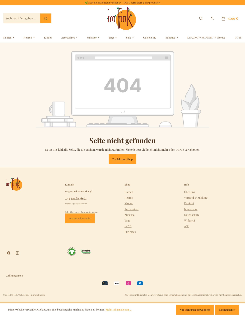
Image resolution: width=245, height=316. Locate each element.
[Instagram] (17, 253)
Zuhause (129, 214)
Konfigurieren (227, 309)
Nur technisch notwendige (195, 309)
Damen (128, 192)
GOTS (128, 226)
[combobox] (21, 18)
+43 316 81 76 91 (75, 198)
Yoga (127, 220)
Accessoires (131, 209)
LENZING (130, 232)
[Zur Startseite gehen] (123, 18)
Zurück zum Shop (122, 159)
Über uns (189, 192)
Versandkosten (176, 294)
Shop (127, 184)
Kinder (128, 203)
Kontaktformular (89, 211)
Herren (128, 197)
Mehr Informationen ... (119, 309)
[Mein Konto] (212, 18)
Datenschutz (191, 214)
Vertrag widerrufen (80, 218)
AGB (186, 226)
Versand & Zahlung (196, 197)
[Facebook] (8, 253)
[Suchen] (46, 18)
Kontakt (189, 203)
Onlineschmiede (37, 294)
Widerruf (189, 220)
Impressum (191, 209)
